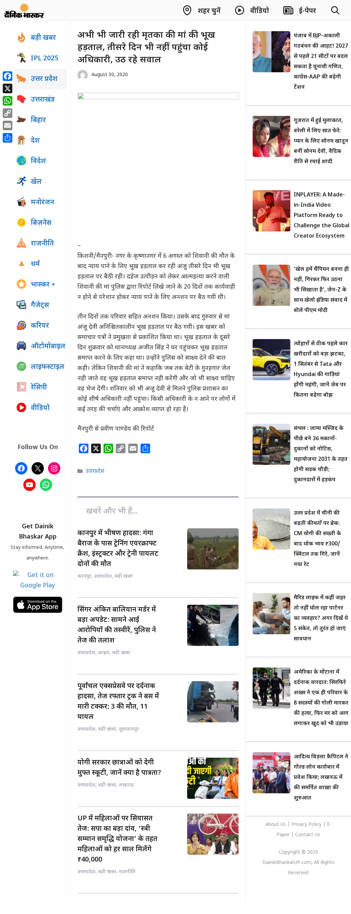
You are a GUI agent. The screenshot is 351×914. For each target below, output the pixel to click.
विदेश (38, 161)
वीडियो (40, 408)
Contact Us (307, 835)
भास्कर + (43, 284)
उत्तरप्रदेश (95, 471)
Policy (315, 824)
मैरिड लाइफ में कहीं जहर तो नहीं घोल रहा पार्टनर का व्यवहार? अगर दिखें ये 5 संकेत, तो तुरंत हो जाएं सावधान (321, 618)
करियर (40, 326)
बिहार (38, 120)
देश (35, 140)
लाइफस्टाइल (47, 367)
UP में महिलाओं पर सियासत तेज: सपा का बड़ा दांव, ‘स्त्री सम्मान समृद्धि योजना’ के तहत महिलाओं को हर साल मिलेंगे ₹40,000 (117, 839)
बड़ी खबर (43, 38)
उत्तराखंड (43, 99)
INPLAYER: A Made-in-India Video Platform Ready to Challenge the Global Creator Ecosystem (321, 216)
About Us (276, 824)
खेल (36, 182)
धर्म (35, 264)
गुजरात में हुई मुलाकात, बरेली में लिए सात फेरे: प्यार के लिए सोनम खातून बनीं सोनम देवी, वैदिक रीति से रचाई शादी (321, 141)
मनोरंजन (42, 202)
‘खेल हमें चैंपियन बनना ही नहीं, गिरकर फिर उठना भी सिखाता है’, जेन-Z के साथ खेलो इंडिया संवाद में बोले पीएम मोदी (321, 290)
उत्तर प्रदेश (44, 79)
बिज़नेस (41, 223)
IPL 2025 (44, 58)
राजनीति (42, 243)
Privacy (299, 824)
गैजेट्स (40, 305)
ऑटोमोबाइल (48, 346)
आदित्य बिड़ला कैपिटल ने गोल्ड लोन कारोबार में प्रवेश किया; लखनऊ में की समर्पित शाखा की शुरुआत (321, 778)
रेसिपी (39, 387)
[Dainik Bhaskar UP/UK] (24, 10)
